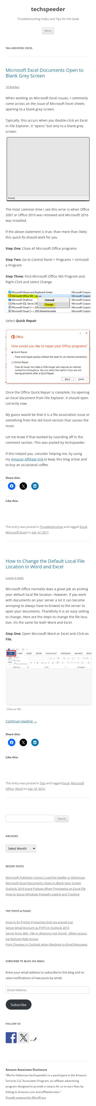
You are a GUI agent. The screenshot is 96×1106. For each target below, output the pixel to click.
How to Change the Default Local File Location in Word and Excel (45, 564)
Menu (48, 30)
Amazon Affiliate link (27, 459)
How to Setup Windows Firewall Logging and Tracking (42, 894)
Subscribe (18, 1004)
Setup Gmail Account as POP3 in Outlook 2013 (37, 928)
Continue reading (21, 721)
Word (19, 789)
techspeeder (48, 9)
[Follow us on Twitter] (23, 1037)
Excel (83, 527)
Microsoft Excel (16, 532)
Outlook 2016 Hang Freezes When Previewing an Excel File (46, 889)
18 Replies (12, 87)
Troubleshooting (51, 527)
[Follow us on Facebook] (11, 1037)
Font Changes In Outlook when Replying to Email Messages (46, 944)
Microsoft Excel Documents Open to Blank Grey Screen (44, 73)
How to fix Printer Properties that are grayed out (39, 922)
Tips (42, 783)
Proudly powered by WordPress (26, 1097)
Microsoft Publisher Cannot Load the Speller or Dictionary (45, 877)
